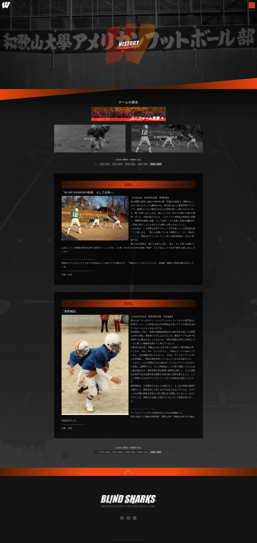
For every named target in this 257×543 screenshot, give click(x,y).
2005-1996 (130, 164)
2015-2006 (117, 164)
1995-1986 (143, 164)
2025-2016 (105, 164)
